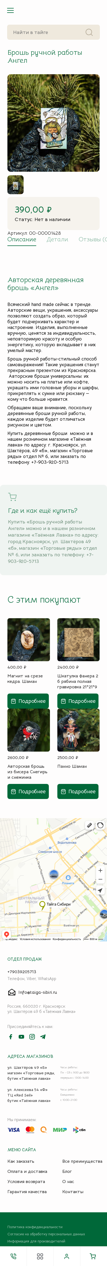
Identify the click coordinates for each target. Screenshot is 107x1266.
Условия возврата (26, 1181)
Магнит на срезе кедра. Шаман (25, 678)
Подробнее (32, 701)
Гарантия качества (27, 1192)
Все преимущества (82, 1161)
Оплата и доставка (27, 1171)
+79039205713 (21, 972)
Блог (67, 1171)
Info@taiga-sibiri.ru (37, 992)
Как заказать (20, 1161)
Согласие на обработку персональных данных (46, 1234)
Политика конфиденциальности (35, 1227)
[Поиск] (89, 32)
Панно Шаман (72, 766)
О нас (68, 1181)
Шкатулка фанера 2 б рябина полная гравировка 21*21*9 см (77, 681)
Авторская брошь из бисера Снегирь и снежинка (27, 772)
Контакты (72, 1192)
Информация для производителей (36, 1241)
